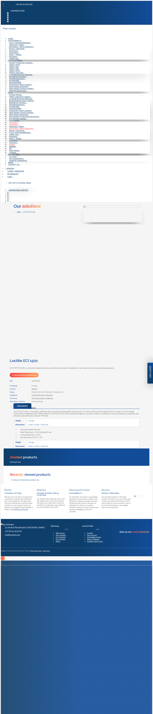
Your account (92, 535)
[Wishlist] (7, 33)
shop (19, 212)
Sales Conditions (93, 539)
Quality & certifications (18, 161)
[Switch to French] (78, 15)
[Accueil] (15, 524)
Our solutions (61, 537)
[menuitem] (78, 10)
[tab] (76, 406)
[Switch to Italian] (78, 22)
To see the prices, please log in (24, 375)
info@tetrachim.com (12, 535)
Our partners (60, 539)
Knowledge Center (18, 11)
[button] (4, 3)
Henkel (34, 389)
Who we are (60, 533)
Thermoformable (38, 398)
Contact (90, 533)
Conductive (49, 398)
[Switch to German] (78, 18)
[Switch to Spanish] (78, 20)
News (10, 163)
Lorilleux (12, 153)
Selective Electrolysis (17, 91)
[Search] (3, 33)
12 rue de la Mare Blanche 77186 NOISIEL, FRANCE (25, 527)
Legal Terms (46, 551)
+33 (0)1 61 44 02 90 (24, 4)
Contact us (13, 165)
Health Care (14, 59)
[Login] (5, 33)
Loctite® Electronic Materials (42, 395)
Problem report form (95, 541)
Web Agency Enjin (35, 551)
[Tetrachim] (76, 29)
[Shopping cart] (9, 33)
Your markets (61, 535)
